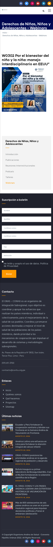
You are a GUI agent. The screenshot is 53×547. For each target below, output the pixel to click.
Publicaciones (12, 160)
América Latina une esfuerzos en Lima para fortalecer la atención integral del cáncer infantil (31, 444)
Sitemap (10, 407)
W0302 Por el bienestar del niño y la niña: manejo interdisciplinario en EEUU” (25, 59)
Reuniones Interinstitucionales (20, 166)
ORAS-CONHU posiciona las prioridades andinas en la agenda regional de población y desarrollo (31, 458)
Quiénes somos (13, 395)
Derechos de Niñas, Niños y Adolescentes (22, 142)
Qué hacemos (13, 399)
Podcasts (10, 171)
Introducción (12, 154)
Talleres (9, 177)
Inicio (4, 33)
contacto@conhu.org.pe (13, 370)
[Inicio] (4, 9)
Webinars (10, 183)
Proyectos (11, 403)
